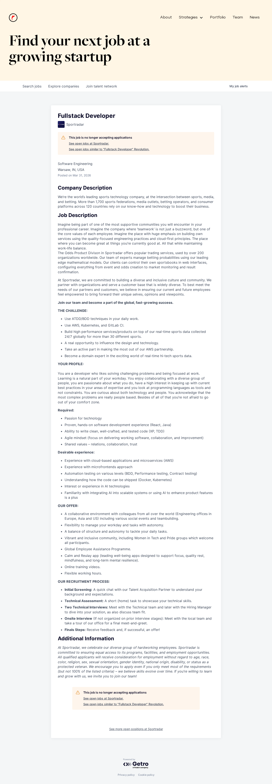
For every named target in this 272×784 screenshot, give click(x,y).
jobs (32, 86)
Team (237, 17)
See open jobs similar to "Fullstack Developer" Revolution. (109, 149)
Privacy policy (126, 774)
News (255, 17)
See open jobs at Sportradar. (89, 143)
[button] (189, 17)
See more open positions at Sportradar (136, 729)
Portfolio (218, 17)
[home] (13, 17)
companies (63, 86)
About (166, 17)
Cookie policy (146, 774)
